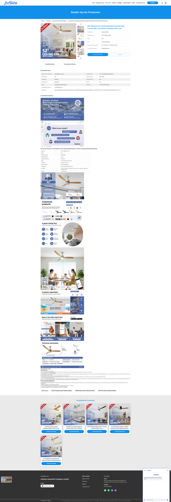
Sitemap (48, 500)
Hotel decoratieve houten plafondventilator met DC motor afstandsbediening (51, 427)
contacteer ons (140, 2)
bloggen (119, 2)
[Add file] (144, 499)
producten (108, 2)
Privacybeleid (43, 500)
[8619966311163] (105, 490)
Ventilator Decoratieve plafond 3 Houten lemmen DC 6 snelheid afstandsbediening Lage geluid (74, 427)
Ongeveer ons (85, 478)
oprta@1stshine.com (48, 485)
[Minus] (167, 470)
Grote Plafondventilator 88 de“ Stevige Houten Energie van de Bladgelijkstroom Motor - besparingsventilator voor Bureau (97, 427)
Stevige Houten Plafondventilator (59, 20)
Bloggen (84, 484)
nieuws (114, 2)
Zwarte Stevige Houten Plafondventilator (61, 390)
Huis (93, 2)
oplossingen (127, 2)
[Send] (168, 499)
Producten (48, 20)
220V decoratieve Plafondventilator (107, 390)
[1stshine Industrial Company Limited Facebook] (112, 490)
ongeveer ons (100, 2)
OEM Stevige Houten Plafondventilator (85, 390)
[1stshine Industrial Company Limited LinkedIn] (115, 490)
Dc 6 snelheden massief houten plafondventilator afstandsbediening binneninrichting (51, 459)
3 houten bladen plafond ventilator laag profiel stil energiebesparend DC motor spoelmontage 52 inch (119, 427)
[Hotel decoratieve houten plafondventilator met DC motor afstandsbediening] (51, 414)
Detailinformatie (50, 64)
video (133, 2)
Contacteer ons (86, 486)
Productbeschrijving (70, 64)
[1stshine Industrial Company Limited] (10, 3)
